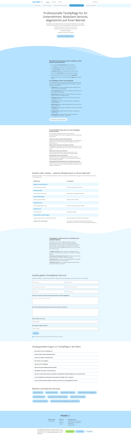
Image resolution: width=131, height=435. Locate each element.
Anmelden (95, 1)
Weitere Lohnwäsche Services (46, 388)
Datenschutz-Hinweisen (53, 432)
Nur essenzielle (80, 431)
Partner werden (51, 421)
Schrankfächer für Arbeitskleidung (74, 421)
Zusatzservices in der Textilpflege (76, 5)
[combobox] (82, 286)
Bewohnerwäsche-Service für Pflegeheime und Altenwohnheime (65, 401)
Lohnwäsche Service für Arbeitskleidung (87, 392)
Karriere (61, 421)
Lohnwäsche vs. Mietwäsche (90, 5)
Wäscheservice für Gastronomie (78, 396)
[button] (65, 351)
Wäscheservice (38, 5)
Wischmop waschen (38, 392)
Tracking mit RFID (71, 425)
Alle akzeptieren (70, 431)
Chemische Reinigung (47, 5)
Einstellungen (89, 431)
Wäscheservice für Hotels (51, 392)
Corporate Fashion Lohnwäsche (40, 401)
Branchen (54, 1)
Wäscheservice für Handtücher (67, 392)
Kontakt (59, 1)
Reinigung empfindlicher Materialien (61, 5)
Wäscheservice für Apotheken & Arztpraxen (57, 396)
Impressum (39, 433)
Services (47, 1)
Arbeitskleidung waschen (39, 396)
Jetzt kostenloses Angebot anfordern (65, 36)
